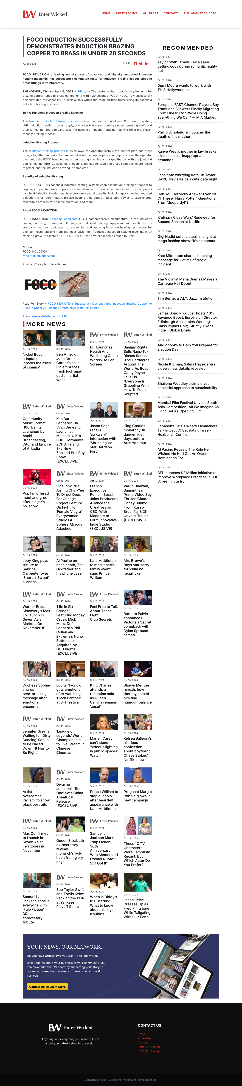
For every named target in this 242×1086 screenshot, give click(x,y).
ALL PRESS (150, 13)
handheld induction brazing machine (54, 121)
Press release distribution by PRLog (46, 316)
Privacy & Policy (148, 1051)
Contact (143, 1042)
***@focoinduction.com (39, 255)
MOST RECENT (126, 13)
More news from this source (80, 308)
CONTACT (171, 13)
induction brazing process (47, 151)
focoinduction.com (64, 219)
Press (141, 1034)
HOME (106, 13)
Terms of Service (149, 1046)
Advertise (144, 1038)
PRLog (81, 91)
